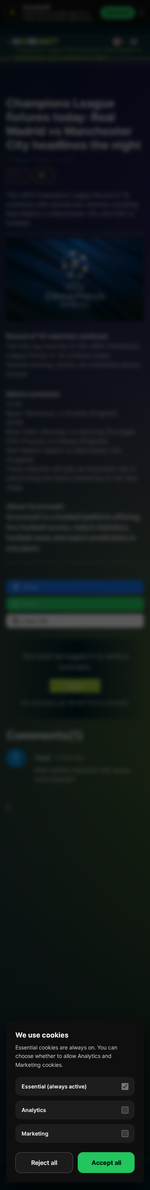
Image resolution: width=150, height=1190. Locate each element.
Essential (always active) (54, 1086)
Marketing (35, 1133)
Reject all (44, 1162)
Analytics (34, 1110)
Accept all (106, 1162)
